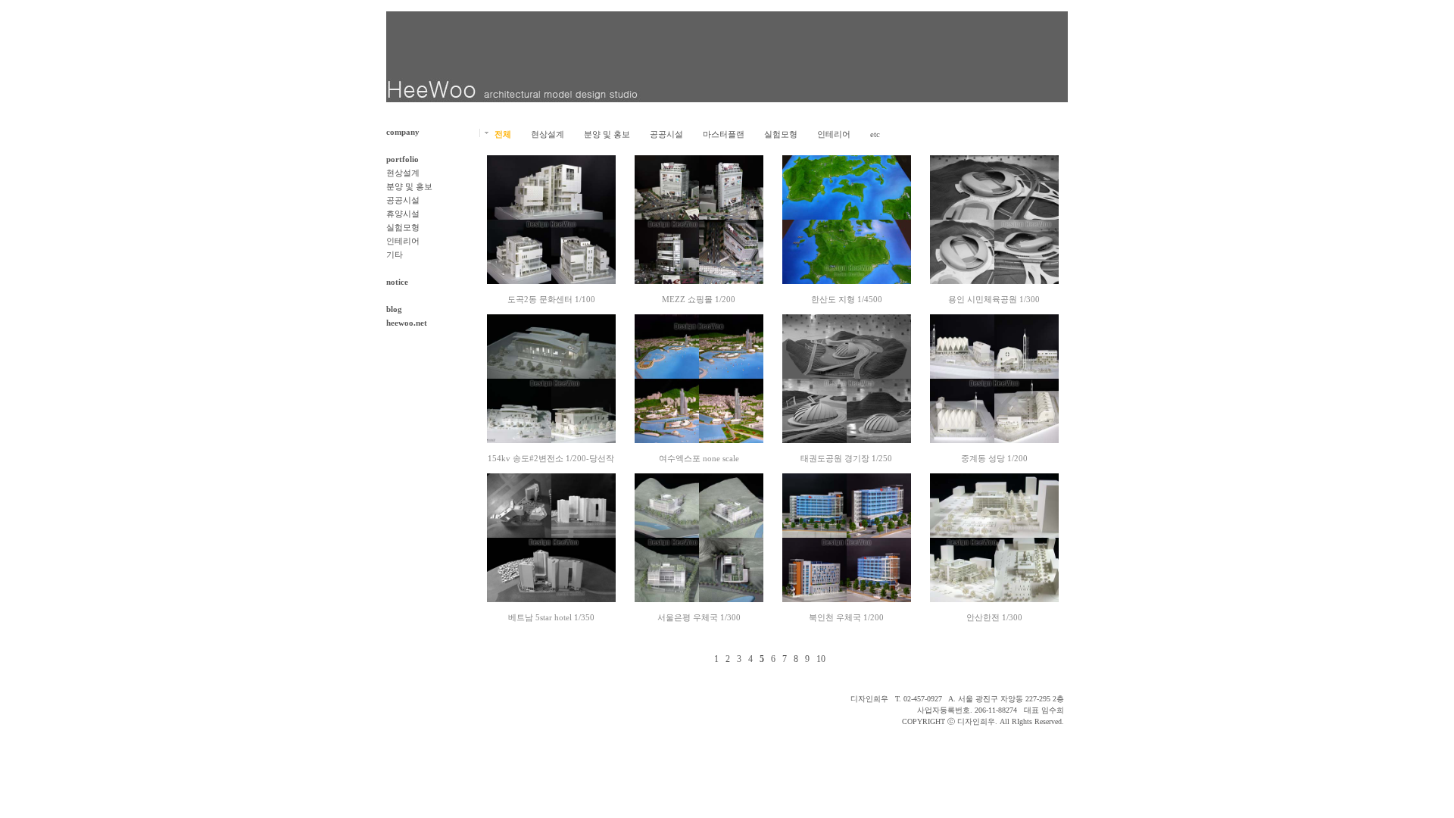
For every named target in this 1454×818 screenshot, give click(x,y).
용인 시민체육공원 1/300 (994, 299)
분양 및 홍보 (409, 186)
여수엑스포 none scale (699, 458)
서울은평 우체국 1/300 (699, 617)
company (403, 131)
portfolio (402, 159)
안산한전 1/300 (994, 617)
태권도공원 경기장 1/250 (846, 458)
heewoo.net (406, 322)
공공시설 (403, 199)
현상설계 (403, 172)
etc (875, 134)
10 (820, 659)
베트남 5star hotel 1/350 (551, 617)
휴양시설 (403, 213)
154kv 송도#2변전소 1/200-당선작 (551, 458)
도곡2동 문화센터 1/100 (551, 299)
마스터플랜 (723, 134)
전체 (503, 134)
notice (397, 281)
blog (394, 309)
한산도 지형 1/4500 (846, 299)
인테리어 (403, 240)
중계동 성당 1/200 (994, 458)
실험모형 (403, 227)
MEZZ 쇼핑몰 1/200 (698, 299)
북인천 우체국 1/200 (846, 617)
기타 (394, 254)
